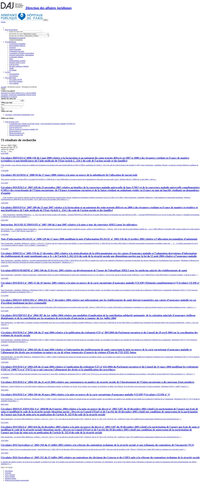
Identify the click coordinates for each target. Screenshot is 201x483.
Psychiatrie (12, 70)
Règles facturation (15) (16, 133)
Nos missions (13, 76)
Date (9, 145)
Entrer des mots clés (15, 32)
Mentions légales (10, 478)
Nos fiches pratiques (16, 81)
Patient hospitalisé (15, 49)
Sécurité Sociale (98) (16, 135)
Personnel (12, 47)
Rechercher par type (16, 34)
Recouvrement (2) (15, 131)
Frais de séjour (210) (12, 122)
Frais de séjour (14, 64)
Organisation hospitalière (17, 44)
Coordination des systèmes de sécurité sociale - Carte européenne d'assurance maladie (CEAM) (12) (42, 124)
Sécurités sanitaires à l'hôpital (18, 66)
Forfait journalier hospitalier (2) (19, 125)
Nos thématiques (10, 42)
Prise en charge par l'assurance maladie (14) (23, 129)
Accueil (3, 87)
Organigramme (14, 74)
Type (14, 145)
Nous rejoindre (10, 476)
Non (10, 151)
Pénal (11, 59)
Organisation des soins (16, 51)
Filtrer (3, 89)
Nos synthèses (14, 83)
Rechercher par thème (16, 36)
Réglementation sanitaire (17, 61)
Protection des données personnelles (17, 480)
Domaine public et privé (17, 62)
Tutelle (11, 68)
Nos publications (10, 78)
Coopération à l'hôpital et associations (21, 53)
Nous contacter (10, 475)
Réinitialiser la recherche (17, 38)
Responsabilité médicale (17, 46)
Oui (4, 151)
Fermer (3, 22)
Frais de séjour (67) (15, 127)
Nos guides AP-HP (15, 79)
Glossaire (8, 473)
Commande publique (16, 57)
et (1, 107)
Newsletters (9, 471)
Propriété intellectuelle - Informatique (21, 55)
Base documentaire (11, 30)
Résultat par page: (7, 147)
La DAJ (7, 72)
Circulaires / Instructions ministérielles (13, 95)
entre (3, 104)
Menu (45, 20)
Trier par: (4, 145)
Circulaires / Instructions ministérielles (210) (19, 115)
